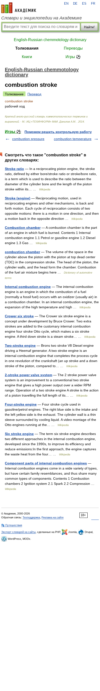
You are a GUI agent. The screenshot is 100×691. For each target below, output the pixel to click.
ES (84, 3)
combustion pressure (28, 139)
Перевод (34, 94)
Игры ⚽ (73, 57)
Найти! (89, 27)
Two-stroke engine (20, 345)
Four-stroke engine (21, 404)
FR (93, 3)
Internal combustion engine (28, 287)
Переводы (73, 48)
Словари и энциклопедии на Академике (41, 18)
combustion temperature (73, 139)
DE (75, 3)
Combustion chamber (23, 228)
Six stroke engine (19, 434)
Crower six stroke (19, 316)
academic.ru (18, 7)
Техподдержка (31, 517)
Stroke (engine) (17, 198)
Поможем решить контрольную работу (58, 132)
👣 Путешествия (11, 525)
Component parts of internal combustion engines (46, 463)
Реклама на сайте (53, 517)
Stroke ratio (14, 169)
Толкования (26, 48)
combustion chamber (22, 252)
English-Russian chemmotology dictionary (50, 40)
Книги (27, 57)
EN (66, 3)
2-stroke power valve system (28, 375)
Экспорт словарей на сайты (18, 532)
